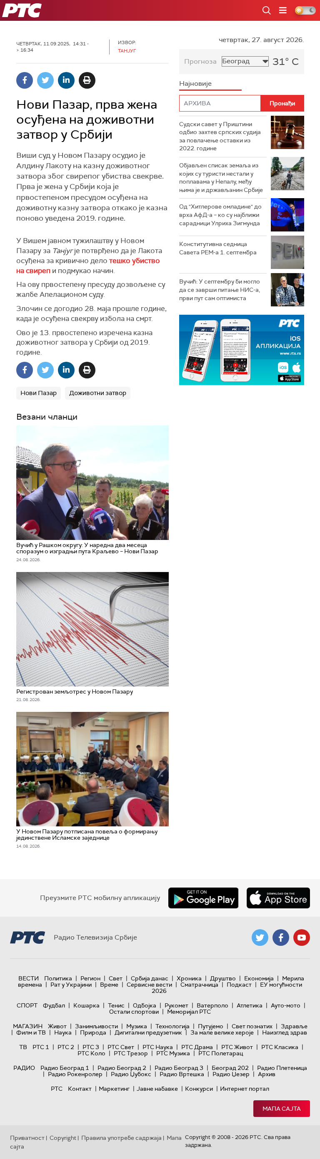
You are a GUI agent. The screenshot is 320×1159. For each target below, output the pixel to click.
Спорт (27, 1005)
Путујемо (210, 1026)
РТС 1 (40, 1047)
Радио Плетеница (282, 1068)
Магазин (27, 1026)
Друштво (223, 978)
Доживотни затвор (97, 393)
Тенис (116, 1005)
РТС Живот (237, 1047)
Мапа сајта (281, 1108)
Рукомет (176, 1005)
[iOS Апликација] (241, 350)
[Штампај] (87, 80)
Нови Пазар (38, 393)
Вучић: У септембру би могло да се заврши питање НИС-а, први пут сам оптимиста (219, 289)
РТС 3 (90, 1047)
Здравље (294, 1026)
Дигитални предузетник (148, 1032)
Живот (57, 1026)
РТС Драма (197, 1047)
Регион (90, 978)
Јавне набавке (157, 1088)
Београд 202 (230, 1068)
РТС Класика (279, 1047)
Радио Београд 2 (122, 1068)
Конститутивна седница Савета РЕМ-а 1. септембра (218, 248)
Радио (24, 1068)
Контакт (80, 1088)
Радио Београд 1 (64, 1068)
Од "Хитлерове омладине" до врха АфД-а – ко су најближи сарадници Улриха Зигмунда (220, 214)
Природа (93, 1032)
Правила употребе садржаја (121, 1138)
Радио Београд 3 (179, 1068)
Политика (58, 978)
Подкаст (239, 984)
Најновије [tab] (195, 83)
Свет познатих (252, 1026)
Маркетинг (114, 1088)
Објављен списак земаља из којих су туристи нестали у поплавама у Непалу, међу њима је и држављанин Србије (221, 178)
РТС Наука (157, 1047)
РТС (56, 1088)
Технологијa (172, 1026)
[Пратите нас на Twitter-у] (260, 937)
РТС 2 (66, 1047)
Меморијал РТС (189, 1011)
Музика (136, 1026)
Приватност (27, 1138)
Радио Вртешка (182, 1074)
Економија (259, 978)
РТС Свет (121, 1047)
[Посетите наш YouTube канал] (301, 937)
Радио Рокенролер (75, 1074)
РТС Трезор (131, 1053)
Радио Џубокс (131, 1074)
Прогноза (200, 61)
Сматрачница (199, 984)
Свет (115, 978)
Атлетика (249, 1005)
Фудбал (54, 1005)
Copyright (63, 1138)
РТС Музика (173, 1053)
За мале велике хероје (222, 1032)
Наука (63, 1032)
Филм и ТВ (31, 1032)
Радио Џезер (231, 1074)
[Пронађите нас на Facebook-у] (280, 937)
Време (109, 984)
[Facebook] (24, 80)
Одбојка (144, 1005)
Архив (266, 1074)
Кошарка (86, 1005)
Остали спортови (134, 1011)
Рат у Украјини (71, 984)
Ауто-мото (285, 1005)
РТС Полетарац (220, 1053)
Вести (28, 978)
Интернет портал (244, 1088)
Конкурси (199, 1088)
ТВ (23, 1047)
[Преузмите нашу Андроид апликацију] (203, 898)
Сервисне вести (149, 984)
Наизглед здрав (284, 1032)
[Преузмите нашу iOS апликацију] (278, 898)
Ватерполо (212, 1005)
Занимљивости (96, 1026)
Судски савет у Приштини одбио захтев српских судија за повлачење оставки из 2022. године (220, 136)
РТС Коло (91, 1053)
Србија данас (149, 978)
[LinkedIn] (66, 80)
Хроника (189, 978)
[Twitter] (45, 80)
